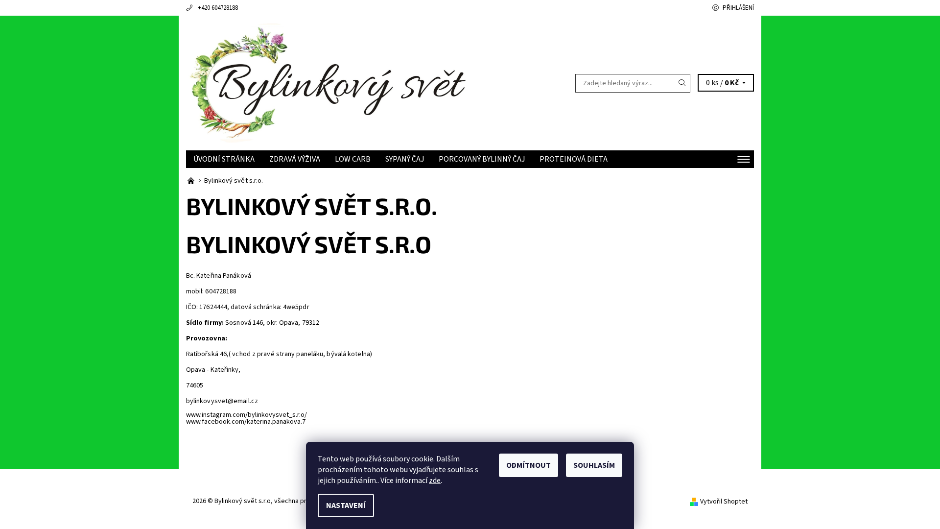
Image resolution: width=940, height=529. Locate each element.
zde (435, 480)
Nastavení (346, 505)
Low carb (353, 159)
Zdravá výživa (294, 159)
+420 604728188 (218, 7)
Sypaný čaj (404, 159)
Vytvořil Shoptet (724, 501)
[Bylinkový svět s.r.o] (328, 82)
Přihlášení (738, 7)
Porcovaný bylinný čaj (482, 159)
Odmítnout (528, 465)
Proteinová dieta (574, 159)
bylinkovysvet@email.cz (222, 401)
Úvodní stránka (224, 159)
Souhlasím (594, 465)
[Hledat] (682, 83)
